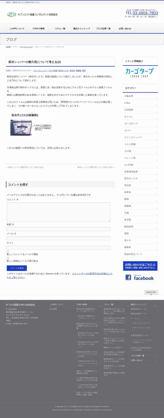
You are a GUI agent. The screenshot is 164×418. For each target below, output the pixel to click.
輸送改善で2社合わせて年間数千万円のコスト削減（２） (88, 335)
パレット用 (129, 158)
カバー (127, 130)
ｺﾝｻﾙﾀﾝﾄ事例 (81, 304)
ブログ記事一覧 (137, 355)
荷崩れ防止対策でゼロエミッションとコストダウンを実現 (87, 354)
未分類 (127, 219)
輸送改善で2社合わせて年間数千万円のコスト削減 (87, 325)
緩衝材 (127, 247)
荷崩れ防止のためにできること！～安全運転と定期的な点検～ (114, 311)
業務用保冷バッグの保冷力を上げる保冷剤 (114, 360)
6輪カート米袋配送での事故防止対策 (86, 372)
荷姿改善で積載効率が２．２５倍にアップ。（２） (87, 317)
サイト (10, 243)
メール (11, 233)
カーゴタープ (131, 123)
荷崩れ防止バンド (133, 254)
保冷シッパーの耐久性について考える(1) (24, 167)
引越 (126, 212)
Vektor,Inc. (97, 410)
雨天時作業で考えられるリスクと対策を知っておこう (114, 331)
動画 (126, 199)
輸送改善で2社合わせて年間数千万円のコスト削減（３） (88, 344)
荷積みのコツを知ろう (113, 347)
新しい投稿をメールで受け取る (22, 261)
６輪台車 (128, 96)
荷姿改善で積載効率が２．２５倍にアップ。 (86, 310)
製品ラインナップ (138, 304)
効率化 (127, 192)
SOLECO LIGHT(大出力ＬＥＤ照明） (141, 349)
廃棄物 (78, 71)
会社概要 (53, 309)
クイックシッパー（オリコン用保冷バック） (142, 341)
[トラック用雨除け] (140, 79)
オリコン (128, 116)
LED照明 (128, 109)
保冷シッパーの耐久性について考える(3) (96, 167)
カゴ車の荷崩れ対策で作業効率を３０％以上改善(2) (87, 386)
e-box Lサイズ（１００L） (141, 329)
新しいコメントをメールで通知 (22, 254)
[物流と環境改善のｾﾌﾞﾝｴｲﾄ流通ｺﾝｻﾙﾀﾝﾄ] (32, 15)
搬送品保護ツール (138, 313)
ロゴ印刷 (128, 164)
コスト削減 (52, 71)
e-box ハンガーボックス (141, 323)
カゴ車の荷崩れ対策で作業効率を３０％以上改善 (87, 379)
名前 (10, 224)
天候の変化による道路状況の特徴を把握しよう (114, 353)
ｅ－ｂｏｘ (135, 318)
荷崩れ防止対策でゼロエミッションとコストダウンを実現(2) (87, 363)
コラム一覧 (108, 304)
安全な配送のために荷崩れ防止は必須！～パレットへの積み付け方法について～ (114, 321)
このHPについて (56, 304)
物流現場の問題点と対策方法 (114, 374)
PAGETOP (151, 292)
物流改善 (128, 226)
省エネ (127, 240)
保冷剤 (72, 71)
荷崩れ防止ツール (138, 309)
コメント (13, 199)
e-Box (127, 103)
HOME (8, 47)
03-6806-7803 (145, 13)
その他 (127, 151)
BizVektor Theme (82, 410)
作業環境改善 (131, 171)
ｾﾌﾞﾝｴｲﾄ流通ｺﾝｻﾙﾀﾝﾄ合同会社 (78, 406)
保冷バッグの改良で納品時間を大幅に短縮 (87, 393)
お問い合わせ (136, 360)
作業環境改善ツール (139, 335)
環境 (84, 71)
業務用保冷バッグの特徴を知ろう (114, 367)
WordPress (68, 410)
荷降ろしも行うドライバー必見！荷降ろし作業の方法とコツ (114, 340)
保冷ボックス (63, 71)
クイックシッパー (26, 47)
